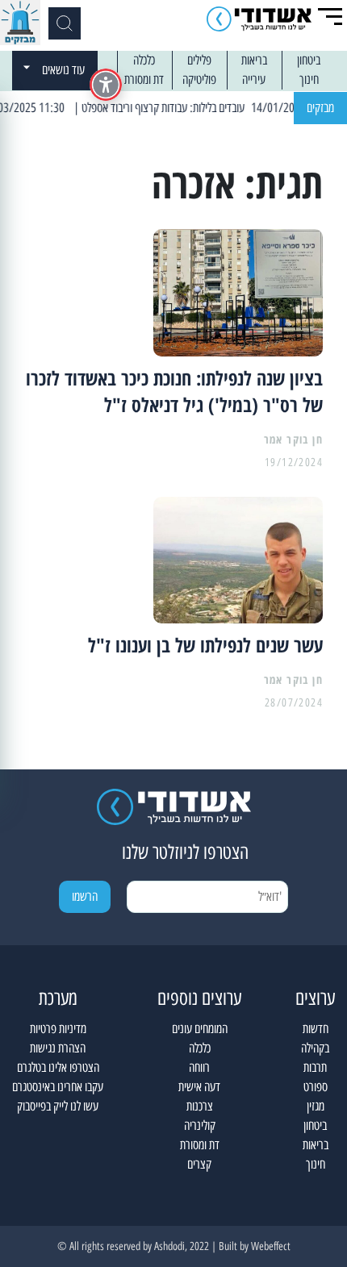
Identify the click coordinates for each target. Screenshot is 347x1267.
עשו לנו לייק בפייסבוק (57, 1106)
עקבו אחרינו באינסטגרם (57, 1086)
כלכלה (144, 60)
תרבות (315, 1067)
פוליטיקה (199, 79)
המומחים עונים (200, 1028)
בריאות (254, 60)
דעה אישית (199, 1086)
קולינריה (199, 1125)
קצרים (199, 1164)
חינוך (309, 79)
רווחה (199, 1067)
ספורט (315, 1086)
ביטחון (308, 60)
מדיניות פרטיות (58, 1028)
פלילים (199, 60)
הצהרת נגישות (58, 1048)
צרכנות (199, 1106)
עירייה (253, 79)
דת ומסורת (144, 79)
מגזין (315, 1106)
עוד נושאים (63, 69)
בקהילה (315, 1048)
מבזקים (320, 107)
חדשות (315, 1028)
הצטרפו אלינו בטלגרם (58, 1067)
